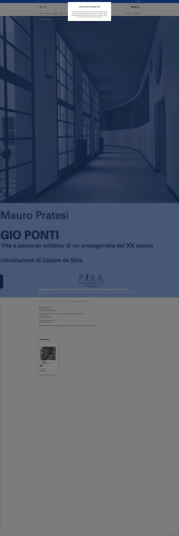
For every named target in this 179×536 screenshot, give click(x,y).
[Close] (109, 4)
